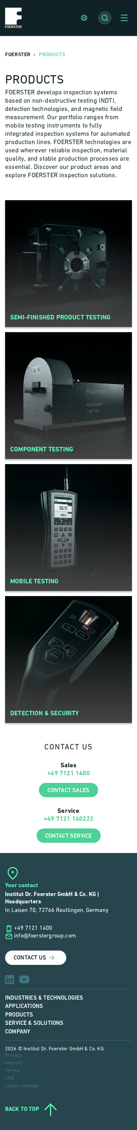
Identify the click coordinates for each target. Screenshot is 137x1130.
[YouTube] (24, 979)
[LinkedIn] (9, 979)
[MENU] (124, 17)
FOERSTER (18, 54)
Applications (24, 1006)
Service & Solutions (34, 1023)
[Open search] (105, 18)
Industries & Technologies (44, 998)
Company (17, 1031)
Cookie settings (22, 1086)
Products (19, 1014)
